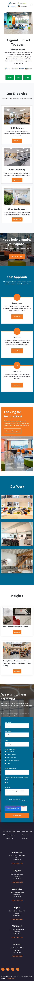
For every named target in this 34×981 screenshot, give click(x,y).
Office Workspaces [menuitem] (9, 835)
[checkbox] (17, 758)
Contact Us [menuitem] (9, 838)
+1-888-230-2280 (17, 864)
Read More (17, 621)
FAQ (18, 77)
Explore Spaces (17, 180)
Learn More (17, 317)
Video (27, 77)
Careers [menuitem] (24, 835)
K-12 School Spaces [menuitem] (9, 832)
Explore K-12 (17, 140)
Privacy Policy (10, 978)
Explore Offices (17, 219)
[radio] (17, 752)
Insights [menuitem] (25, 838)
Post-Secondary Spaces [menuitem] (24, 832)
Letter (10, 77)
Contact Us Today (17, 256)
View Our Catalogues (12, 431)
